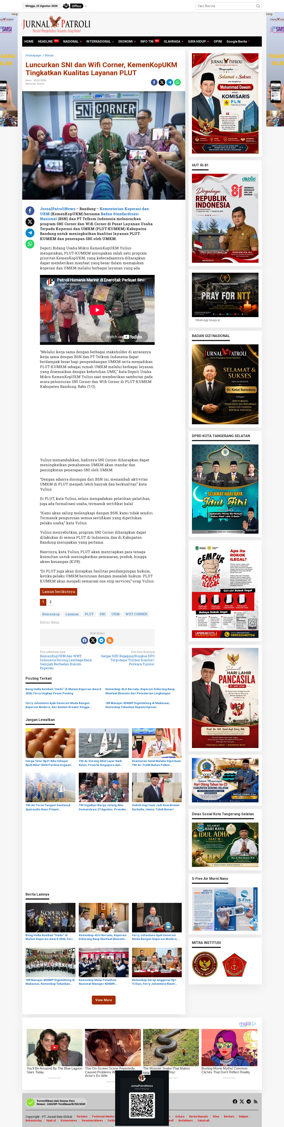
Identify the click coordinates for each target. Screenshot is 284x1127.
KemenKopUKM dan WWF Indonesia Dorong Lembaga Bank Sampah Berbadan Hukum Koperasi (66, 660)
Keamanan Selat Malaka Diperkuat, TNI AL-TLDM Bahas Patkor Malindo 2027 (156, 763)
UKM (115, 614)
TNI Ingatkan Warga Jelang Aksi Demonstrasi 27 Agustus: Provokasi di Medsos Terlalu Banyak (103, 807)
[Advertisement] (97, 425)
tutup (15, 14)
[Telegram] (101, 640)
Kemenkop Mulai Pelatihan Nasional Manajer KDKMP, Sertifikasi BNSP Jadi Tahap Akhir (102, 982)
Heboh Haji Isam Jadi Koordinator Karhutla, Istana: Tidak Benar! (156, 807)
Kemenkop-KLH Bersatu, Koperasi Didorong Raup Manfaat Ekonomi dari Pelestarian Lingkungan (140, 691)
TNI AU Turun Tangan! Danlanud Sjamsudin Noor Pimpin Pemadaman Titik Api (48, 807)
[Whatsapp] (177, 82)
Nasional (31, 83)
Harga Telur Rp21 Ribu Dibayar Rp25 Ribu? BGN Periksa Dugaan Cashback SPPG (48, 763)
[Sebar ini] (154, 82)
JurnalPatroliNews (57, 208)
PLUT (89, 614)
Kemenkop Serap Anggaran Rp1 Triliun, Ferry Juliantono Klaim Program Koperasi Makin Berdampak (154, 982)
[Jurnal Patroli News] (56, 24)
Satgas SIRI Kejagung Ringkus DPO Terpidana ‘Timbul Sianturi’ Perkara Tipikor (128, 658)
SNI (103, 614)
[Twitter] (93, 640)
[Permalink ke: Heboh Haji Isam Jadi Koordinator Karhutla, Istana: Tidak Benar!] (157, 787)
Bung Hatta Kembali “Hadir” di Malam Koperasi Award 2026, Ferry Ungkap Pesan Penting (63, 691)
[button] (258, 6)
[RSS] (109, 640)
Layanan (72, 614)
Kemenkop (51, 614)
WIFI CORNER (136, 614)
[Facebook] (84, 640)
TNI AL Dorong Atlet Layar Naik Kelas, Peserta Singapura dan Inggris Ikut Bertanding (100, 763)
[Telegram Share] (169, 82)
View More (103, 1000)
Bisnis (40, 83)
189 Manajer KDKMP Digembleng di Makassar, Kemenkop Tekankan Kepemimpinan (137, 705)
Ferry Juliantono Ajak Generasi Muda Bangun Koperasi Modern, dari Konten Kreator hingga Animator (58, 705)
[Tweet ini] (162, 82)
